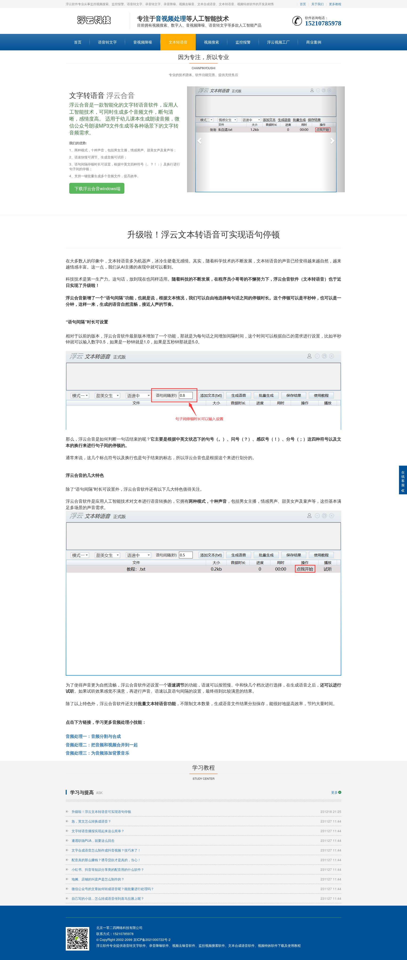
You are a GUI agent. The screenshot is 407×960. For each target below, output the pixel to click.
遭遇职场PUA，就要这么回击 (206, 840)
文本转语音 (178, 42)
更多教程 (335, 4)
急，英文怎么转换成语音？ (206, 821)
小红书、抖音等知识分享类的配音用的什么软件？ (206, 869)
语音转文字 (107, 42)
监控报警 (243, 42)
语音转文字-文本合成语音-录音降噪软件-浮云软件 (94, 21)
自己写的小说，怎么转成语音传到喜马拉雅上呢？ (206, 898)
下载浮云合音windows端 (96, 188)
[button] (199, 139)
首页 (303, 4)
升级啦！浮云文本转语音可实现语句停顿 (206, 811)
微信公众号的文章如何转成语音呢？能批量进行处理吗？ (206, 888)
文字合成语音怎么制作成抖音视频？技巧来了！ (206, 850)
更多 (334, 792)
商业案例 (313, 42)
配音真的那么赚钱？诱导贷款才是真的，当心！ (206, 859)
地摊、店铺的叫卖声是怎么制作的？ (206, 879)
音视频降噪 (142, 42)
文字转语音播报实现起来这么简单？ (206, 830)
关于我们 (317, 4)
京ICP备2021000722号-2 (152, 939)
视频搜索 (211, 42)
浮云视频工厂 (278, 42)
